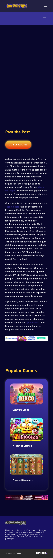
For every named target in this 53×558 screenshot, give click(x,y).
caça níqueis (12, 206)
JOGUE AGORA (18, 144)
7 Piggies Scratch (22, 446)
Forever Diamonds (23, 480)
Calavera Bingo (21, 410)
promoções (33, 322)
